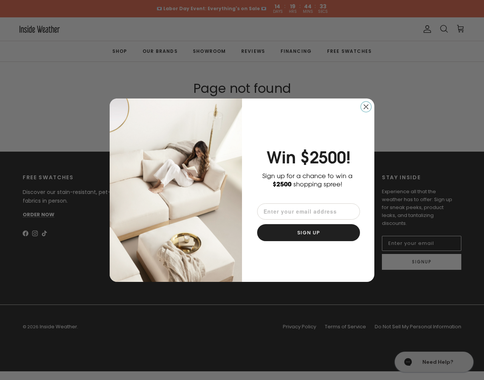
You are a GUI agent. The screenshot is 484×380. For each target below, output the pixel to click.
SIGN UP (308, 232)
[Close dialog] (366, 107)
